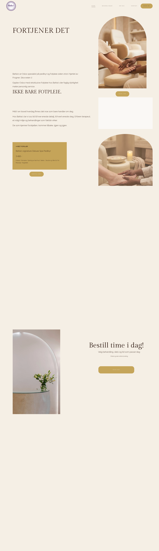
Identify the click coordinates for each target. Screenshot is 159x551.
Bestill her (36, 174)
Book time (122, 93)
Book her (116, 369)
